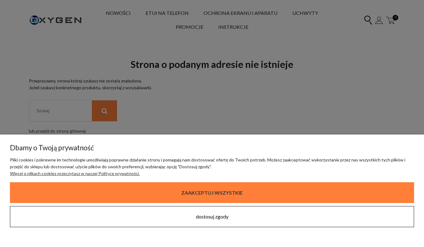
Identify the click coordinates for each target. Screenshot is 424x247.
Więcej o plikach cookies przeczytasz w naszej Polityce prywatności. (75, 173)
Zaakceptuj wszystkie (212, 193)
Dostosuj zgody (212, 216)
